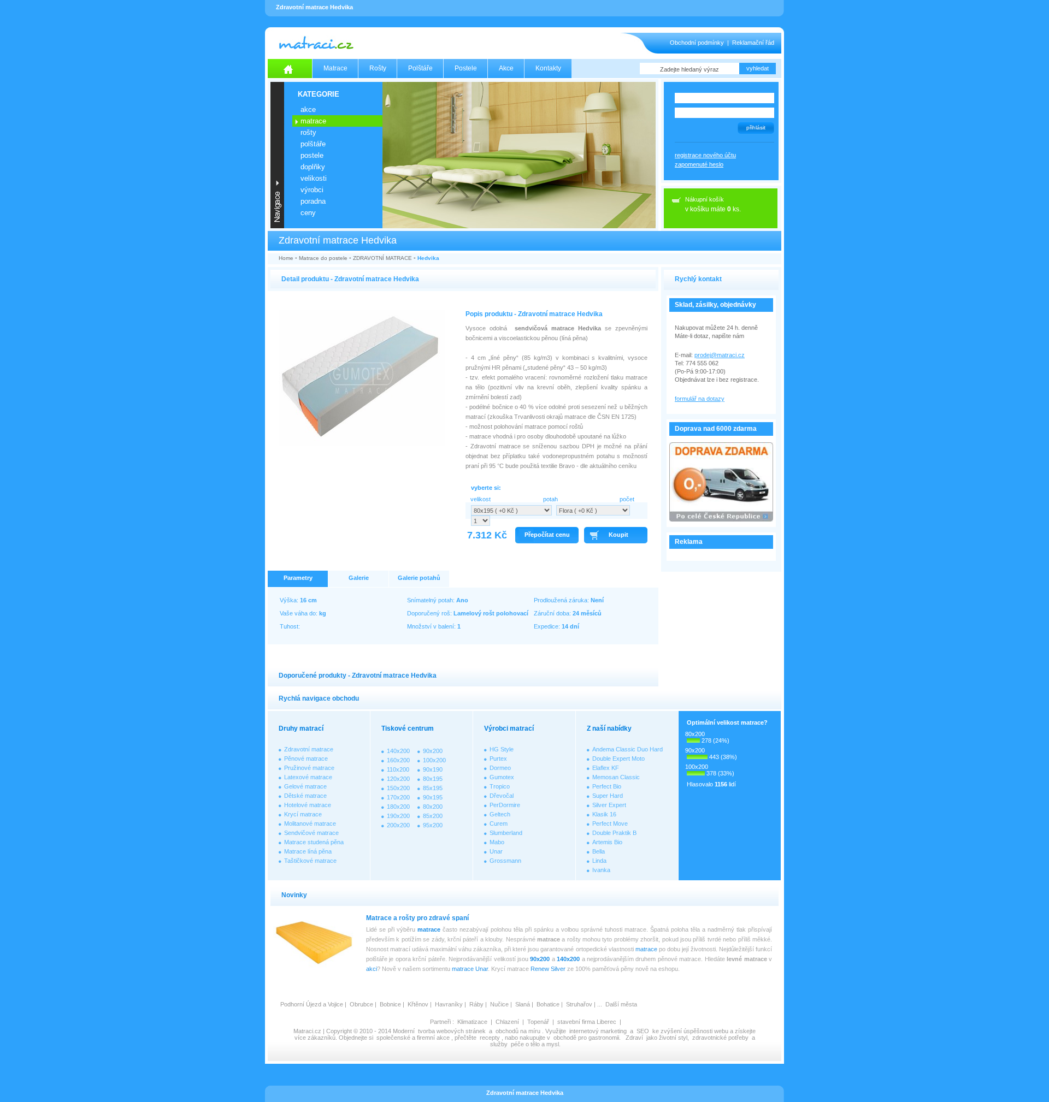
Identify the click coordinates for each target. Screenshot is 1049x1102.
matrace (428, 929)
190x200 (398, 816)
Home (286, 258)
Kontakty (548, 68)
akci (371, 968)
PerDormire (505, 805)
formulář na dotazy (699, 398)
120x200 (398, 778)
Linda (599, 860)
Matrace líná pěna (308, 851)
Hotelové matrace (307, 805)
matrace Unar (470, 968)
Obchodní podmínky (697, 42)
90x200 (433, 751)
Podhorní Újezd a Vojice (311, 1004)
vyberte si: (486, 487)
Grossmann (505, 860)
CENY (308, 213)
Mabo (497, 842)
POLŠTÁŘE (313, 144)
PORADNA (313, 201)
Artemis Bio (607, 842)
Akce (506, 68)
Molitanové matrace (310, 823)
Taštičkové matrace (310, 860)
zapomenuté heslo (699, 164)
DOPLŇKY (312, 167)
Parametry (298, 577)
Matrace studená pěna (314, 842)
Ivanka (601, 870)
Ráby (476, 1004)
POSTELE (311, 155)
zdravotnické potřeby (720, 1037)
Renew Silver (548, 968)
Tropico (500, 786)
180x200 (398, 806)
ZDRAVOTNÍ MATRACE (382, 258)
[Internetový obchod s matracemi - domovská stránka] (290, 68)
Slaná (522, 1004)
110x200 (398, 769)
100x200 (434, 760)
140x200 (398, 751)
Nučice (499, 1004)
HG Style (502, 749)
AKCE (308, 109)
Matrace (335, 68)
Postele (466, 68)
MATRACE (313, 121)
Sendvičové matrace (311, 833)
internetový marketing (598, 1031)
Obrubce (361, 1004)
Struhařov (579, 1004)
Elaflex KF (605, 768)
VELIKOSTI (313, 178)
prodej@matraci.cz (719, 355)
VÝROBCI (311, 190)
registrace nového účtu (705, 155)
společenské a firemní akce (413, 1037)
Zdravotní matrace (308, 749)
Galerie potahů (419, 577)
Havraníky (449, 1004)
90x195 (433, 797)
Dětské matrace (305, 795)
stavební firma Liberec (586, 1021)
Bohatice (548, 1004)
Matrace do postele (323, 258)
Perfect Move (610, 823)
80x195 (433, 778)
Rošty (377, 68)
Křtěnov (418, 1004)
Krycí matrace (303, 814)
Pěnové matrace (306, 758)
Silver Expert (609, 805)
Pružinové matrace (309, 768)
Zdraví (634, 1037)
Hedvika (428, 258)
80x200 (433, 806)
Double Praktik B (614, 833)
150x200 (398, 788)
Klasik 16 (604, 814)
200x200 (398, 825)
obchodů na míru (518, 1031)
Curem (499, 823)
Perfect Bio (606, 786)
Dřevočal (502, 795)
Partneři (440, 1021)
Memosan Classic (616, 777)
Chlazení (507, 1021)
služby (499, 1044)
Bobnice (390, 1004)
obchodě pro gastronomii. (587, 1037)
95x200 (433, 825)
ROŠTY (308, 132)
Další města (621, 1004)
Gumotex (502, 777)
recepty (490, 1037)
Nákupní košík (704, 199)
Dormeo (500, 768)
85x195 (433, 788)
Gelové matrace (305, 786)
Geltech (500, 814)
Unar (496, 851)
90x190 (433, 769)
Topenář (538, 1021)
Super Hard (607, 795)
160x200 (398, 760)
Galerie (359, 577)
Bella (598, 851)
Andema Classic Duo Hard (627, 749)
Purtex (498, 758)
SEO (643, 1031)
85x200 (433, 816)
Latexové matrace (308, 777)
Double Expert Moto (618, 758)
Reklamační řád (753, 42)
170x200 (398, 797)
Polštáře (420, 68)
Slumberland (506, 833)
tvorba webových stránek (452, 1031)
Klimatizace (472, 1021)
